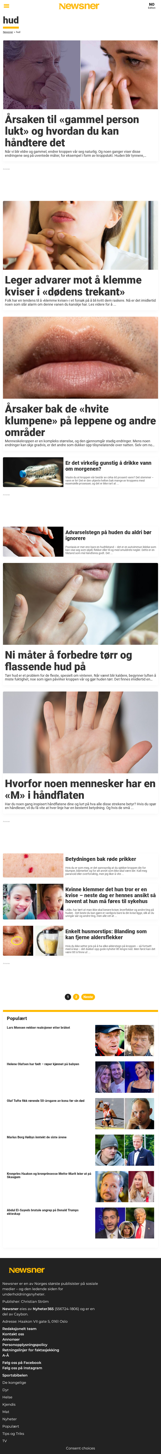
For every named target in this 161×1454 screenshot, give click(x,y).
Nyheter (9, 1419)
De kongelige (14, 1382)
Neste (88, 997)
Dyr (5, 1390)
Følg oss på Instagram (22, 1368)
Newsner (8, 32)
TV (4, 1441)
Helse (7, 1397)
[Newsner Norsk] (79, 6)
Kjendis (9, 1404)
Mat (5, 1412)
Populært (10, 1426)
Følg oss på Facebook (21, 1363)
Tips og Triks (13, 1434)
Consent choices (80, 1448)
